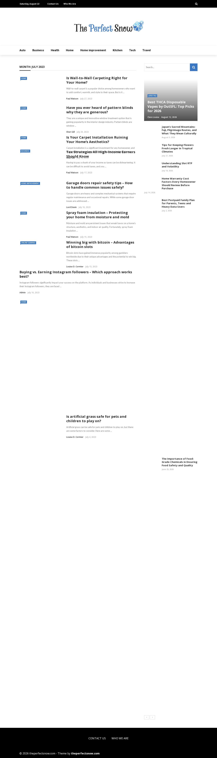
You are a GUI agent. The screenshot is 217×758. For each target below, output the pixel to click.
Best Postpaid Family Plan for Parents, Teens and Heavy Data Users (178, 203)
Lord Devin (71, 207)
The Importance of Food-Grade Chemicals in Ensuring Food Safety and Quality (179, 462)
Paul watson (72, 98)
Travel (146, 50)
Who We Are (70, 4)
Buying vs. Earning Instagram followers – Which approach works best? (75, 274)
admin (22, 292)
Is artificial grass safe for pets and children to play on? (96, 418)
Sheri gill (70, 131)
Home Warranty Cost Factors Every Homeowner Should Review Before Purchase (179, 183)
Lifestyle (152, 95)
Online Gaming (28, 243)
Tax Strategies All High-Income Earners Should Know (100, 154)
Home (70, 50)
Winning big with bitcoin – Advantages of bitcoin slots (100, 244)
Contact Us (52, 4)
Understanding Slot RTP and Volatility (177, 164)
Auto (22, 50)
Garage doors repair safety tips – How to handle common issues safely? (99, 185)
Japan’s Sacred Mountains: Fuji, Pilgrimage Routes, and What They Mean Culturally (179, 130)
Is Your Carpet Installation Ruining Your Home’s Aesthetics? (97, 139)
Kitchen (117, 50)
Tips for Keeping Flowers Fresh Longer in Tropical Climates (178, 148)
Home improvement (93, 50)
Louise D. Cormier (74, 266)
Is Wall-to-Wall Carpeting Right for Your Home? (96, 80)
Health (55, 50)
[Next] (152, 717)
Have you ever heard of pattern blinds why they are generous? (99, 109)
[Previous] (146, 717)
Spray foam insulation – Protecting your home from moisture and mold (97, 214)
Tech (132, 50)
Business (38, 50)
